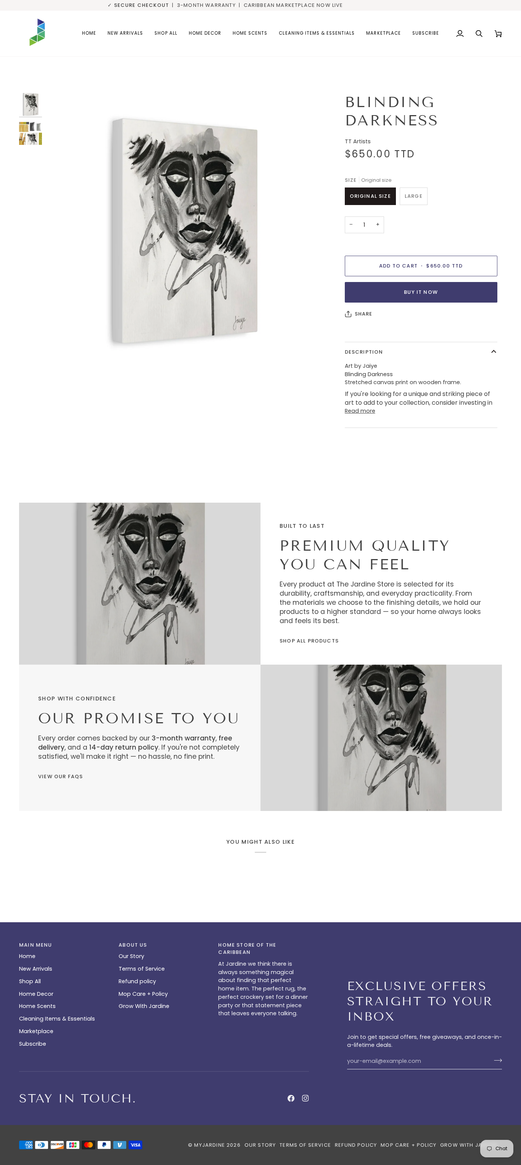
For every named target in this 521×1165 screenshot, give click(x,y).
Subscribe (32, 1044)
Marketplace (36, 1031)
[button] (205, 33)
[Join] (495, 1060)
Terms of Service (142, 969)
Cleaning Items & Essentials (57, 1018)
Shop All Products (309, 640)
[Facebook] (291, 1098)
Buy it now (421, 292)
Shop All (30, 981)
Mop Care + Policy (143, 994)
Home (27, 956)
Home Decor (36, 994)
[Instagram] (305, 1098)
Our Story (131, 956)
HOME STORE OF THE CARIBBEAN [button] (247, 948)
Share (364, 313)
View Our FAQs (60, 776)
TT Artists (358, 141)
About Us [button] (133, 945)
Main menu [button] (35, 945)
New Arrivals (35, 969)
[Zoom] (60, 353)
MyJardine (209, 1145)
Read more (360, 411)
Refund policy (137, 981)
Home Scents (37, 1006)
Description (364, 352)
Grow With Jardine (144, 1006)
